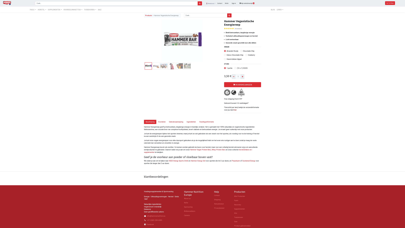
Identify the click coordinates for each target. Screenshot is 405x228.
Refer (186, 203)
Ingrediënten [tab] (191, 122)
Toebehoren (238, 217)
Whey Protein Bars (218, 150)
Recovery (237, 205)
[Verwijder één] (234, 76)
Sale (235, 222)
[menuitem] (99, 9)
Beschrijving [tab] (150, 122)
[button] (150, 40)
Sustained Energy (248, 161)
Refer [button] (227, 3)
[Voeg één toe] (242, 76)
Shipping (217, 200)
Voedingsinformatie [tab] (206, 122)
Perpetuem (236, 161)
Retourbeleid (219, 204)
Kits (235, 213)
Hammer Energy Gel (198, 161)
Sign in (234, 3)
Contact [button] (219, 3)
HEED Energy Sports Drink (178, 161)
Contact (217, 195)
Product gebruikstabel (242, 226)
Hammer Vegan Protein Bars (200, 150)
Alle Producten (239, 196)
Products (148, 15)
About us (187, 198)
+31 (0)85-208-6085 (154, 220)
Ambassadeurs (189, 211)
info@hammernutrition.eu (156, 216)
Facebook (150, 224)
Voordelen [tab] (162, 122)
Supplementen (239, 209)
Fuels (236, 201)
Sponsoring (188, 207)
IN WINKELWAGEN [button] (243, 84)
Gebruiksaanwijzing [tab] (176, 122)
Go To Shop (390, 3)
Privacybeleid (219, 208)
